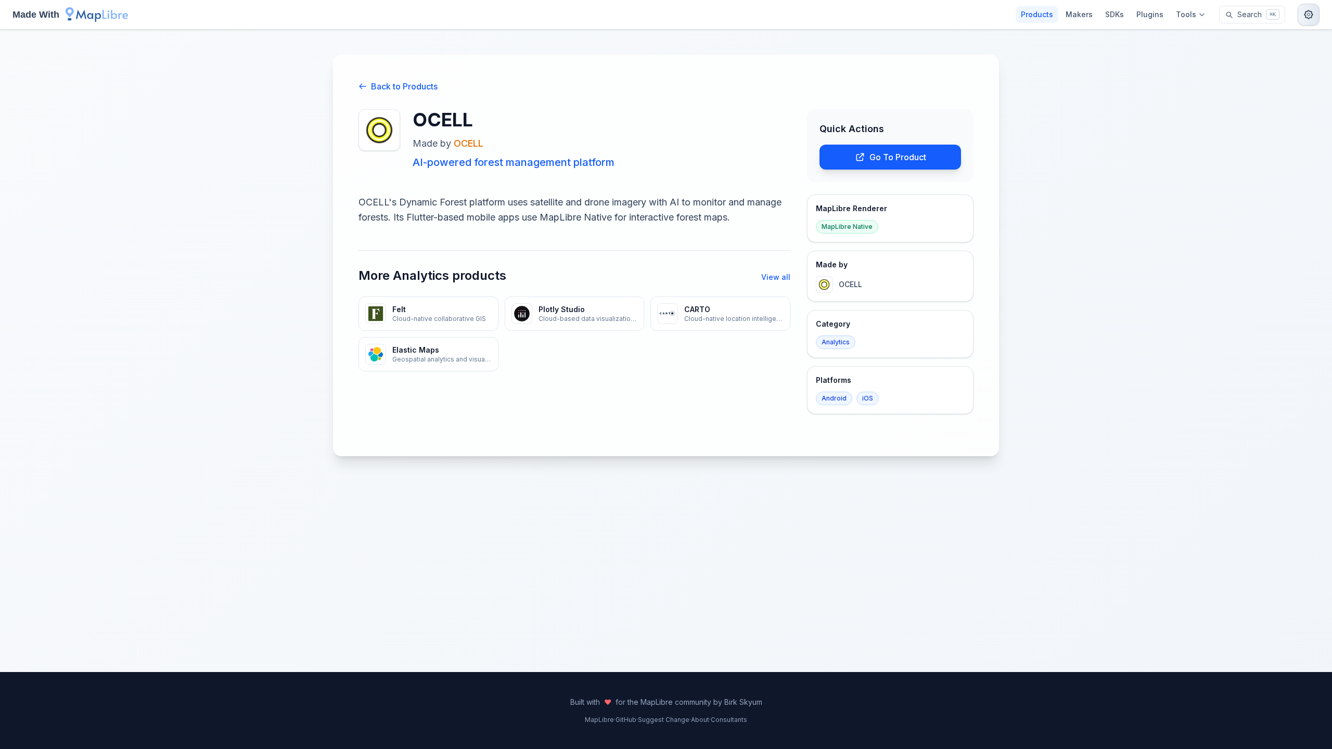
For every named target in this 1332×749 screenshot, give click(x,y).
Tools (1186, 14)
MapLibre (599, 720)
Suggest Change (663, 720)
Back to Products (404, 86)
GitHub (626, 720)
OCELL (468, 143)
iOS (867, 398)
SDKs (1114, 14)
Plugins (1149, 14)
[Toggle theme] (1309, 14)
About (700, 720)
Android (834, 398)
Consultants (729, 720)
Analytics (836, 342)
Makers (1079, 14)
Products (1037, 14)
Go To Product (897, 157)
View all (775, 277)
